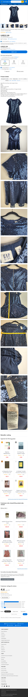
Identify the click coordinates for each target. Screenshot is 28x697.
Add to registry (21, 71)
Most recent (7, 611)
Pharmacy (3, 657)
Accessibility (3, 661)
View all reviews (5, 597)
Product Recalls (4, 662)
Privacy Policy (4, 670)
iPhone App (3, 680)
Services (10, 4)
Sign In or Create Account (10, 623)
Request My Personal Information (7, 674)
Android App (3, 681)
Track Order (11, 625)
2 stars (2, 606)
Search (25, 614)
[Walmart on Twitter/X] (4, 686)
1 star (2, 607)
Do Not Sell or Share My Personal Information (9, 675)
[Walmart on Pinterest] (9, 686)
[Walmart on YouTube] (6, 686)
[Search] (22, 2)
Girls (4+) (18, 80)
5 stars (2, 601)
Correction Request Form (7, 579)
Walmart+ (3, 649)
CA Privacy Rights (4, 672)
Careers (2, 633)
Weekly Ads (19, 625)
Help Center (21, 623)
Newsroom (3, 634)
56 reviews (9, 32)
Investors (3, 636)
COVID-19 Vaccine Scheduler (6, 655)
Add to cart (14, 52)
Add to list (7, 71)
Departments (5, 4)
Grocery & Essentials (21, 4)
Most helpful (23, 611)
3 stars (2, 604)
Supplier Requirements (5, 640)
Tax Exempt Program (5, 664)
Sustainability (3, 638)
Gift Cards (3, 651)
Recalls (2, 659)
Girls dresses (14, 80)
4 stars (2, 603)
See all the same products (22, 568)
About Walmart (4, 631)
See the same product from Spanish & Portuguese (17, 499)
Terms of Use (3, 668)
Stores (2, 646)
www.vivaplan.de (12, 41)
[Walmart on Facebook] (2, 686)
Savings (15, 4)
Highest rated (15, 611)
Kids (10, 80)
